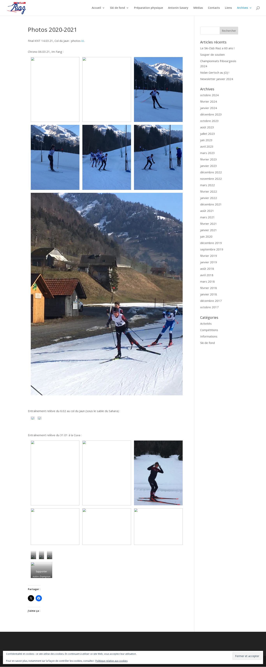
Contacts (214, 8)
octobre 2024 (209, 95)
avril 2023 (206, 146)
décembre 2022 (211, 172)
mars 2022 (207, 185)
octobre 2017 (209, 307)
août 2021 (207, 211)
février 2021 (208, 224)
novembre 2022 (211, 179)
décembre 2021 (211, 204)
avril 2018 (206, 275)
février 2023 (208, 159)
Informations (208, 336)
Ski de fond (117, 8)
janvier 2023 (208, 166)
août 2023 (207, 127)
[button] (55, 89)
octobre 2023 (209, 121)
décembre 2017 (211, 301)
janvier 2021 (208, 230)
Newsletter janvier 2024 (216, 79)
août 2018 (207, 269)
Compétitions (209, 330)
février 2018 (208, 288)
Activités (206, 323)
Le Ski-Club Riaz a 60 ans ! (217, 48)
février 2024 (208, 101)
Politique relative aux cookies (111, 661)
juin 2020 (206, 236)
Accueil (96, 8)
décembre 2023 (211, 114)
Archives (242, 8)
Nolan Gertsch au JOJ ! (214, 72)
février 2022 (208, 191)
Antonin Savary (178, 8)
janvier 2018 (208, 294)
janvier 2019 (208, 262)
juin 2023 (206, 140)
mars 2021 (207, 217)
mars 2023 (207, 153)
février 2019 (208, 256)
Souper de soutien (212, 54)
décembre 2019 (211, 243)
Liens (228, 8)
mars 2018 (207, 281)
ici (82, 41)
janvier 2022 (208, 198)
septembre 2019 (211, 249)
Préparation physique (148, 8)
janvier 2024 (208, 108)
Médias (198, 8)
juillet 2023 (207, 134)
